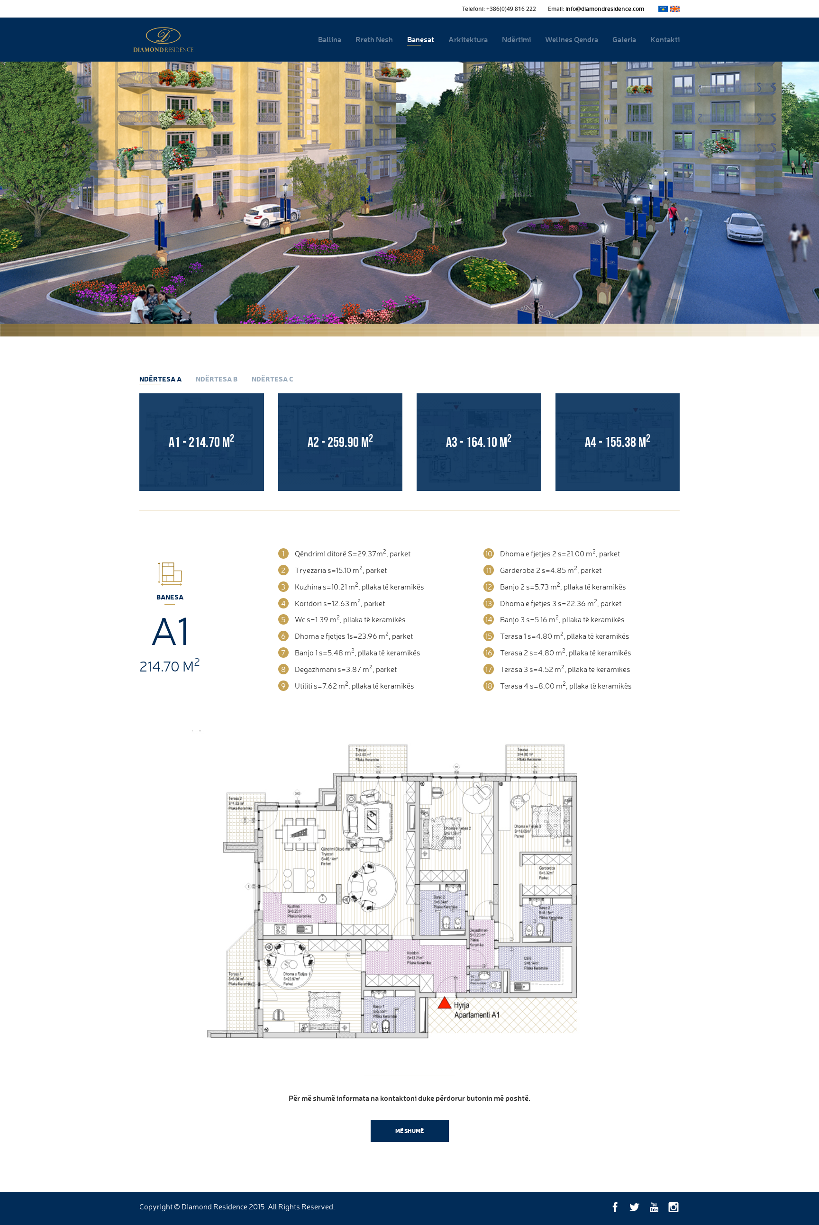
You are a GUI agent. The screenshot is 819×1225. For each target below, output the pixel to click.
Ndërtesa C (272, 378)
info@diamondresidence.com (604, 9)
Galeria (624, 39)
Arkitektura (468, 39)
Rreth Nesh (374, 39)
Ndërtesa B (216, 378)
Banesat (420, 39)
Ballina (329, 39)
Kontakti (665, 39)
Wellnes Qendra (571, 39)
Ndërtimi (516, 39)
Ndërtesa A (160, 378)
